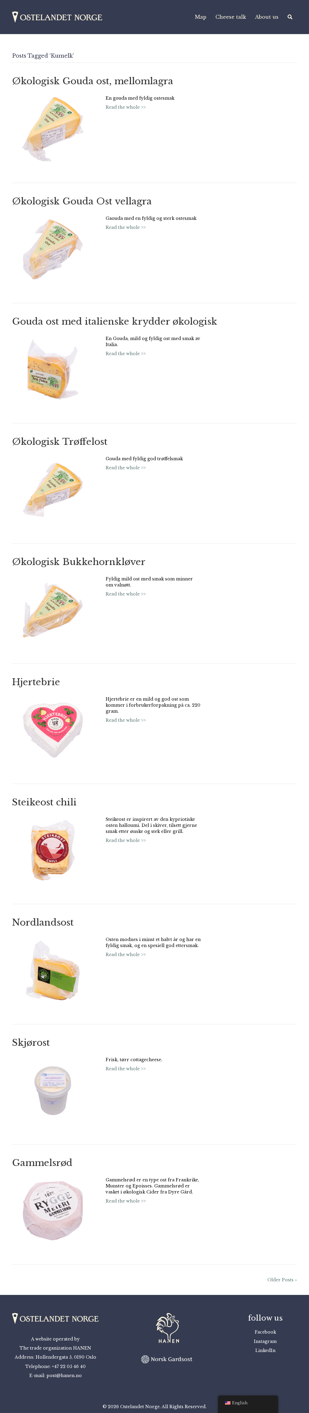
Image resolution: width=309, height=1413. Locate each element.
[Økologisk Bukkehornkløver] (53, 609)
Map (200, 17)
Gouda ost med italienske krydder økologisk (114, 321)
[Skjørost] (53, 1090)
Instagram (265, 1341)
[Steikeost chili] (53, 850)
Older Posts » (282, 1280)
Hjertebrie (36, 682)
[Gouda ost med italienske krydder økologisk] (53, 369)
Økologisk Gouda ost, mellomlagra (92, 81)
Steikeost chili (44, 802)
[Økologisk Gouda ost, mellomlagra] (53, 128)
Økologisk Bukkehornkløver (78, 561)
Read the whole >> (126, 107)
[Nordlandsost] (53, 970)
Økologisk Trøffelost (59, 441)
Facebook (265, 1332)
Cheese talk (230, 17)
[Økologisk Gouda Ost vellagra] (53, 249)
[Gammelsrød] (53, 1210)
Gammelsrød (42, 1162)
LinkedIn (265, 1350)
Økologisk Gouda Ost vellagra (82, 201)
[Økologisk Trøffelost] (53, 489)
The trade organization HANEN (55, 1348)
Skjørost (31, 1042)
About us (267, 17)
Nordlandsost (43, 922)
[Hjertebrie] (53, 729)
